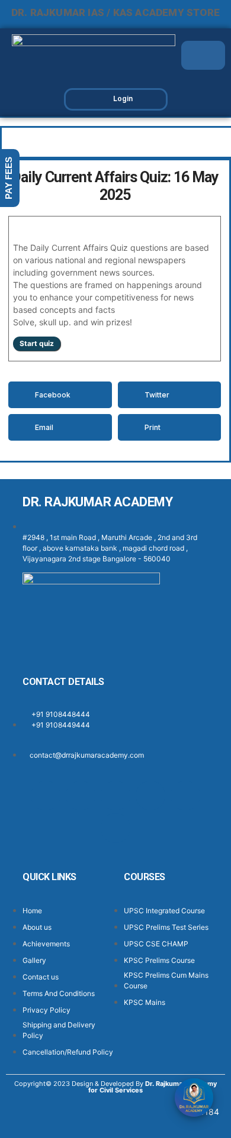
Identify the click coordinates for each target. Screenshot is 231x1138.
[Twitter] (115, 795)
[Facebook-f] (45, 795)
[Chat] (194, 1097)
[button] (209, 55)
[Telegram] (115, 828)
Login (123, 98)
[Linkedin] (150, 795)
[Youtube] (185, 795)
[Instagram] (80, 795)
